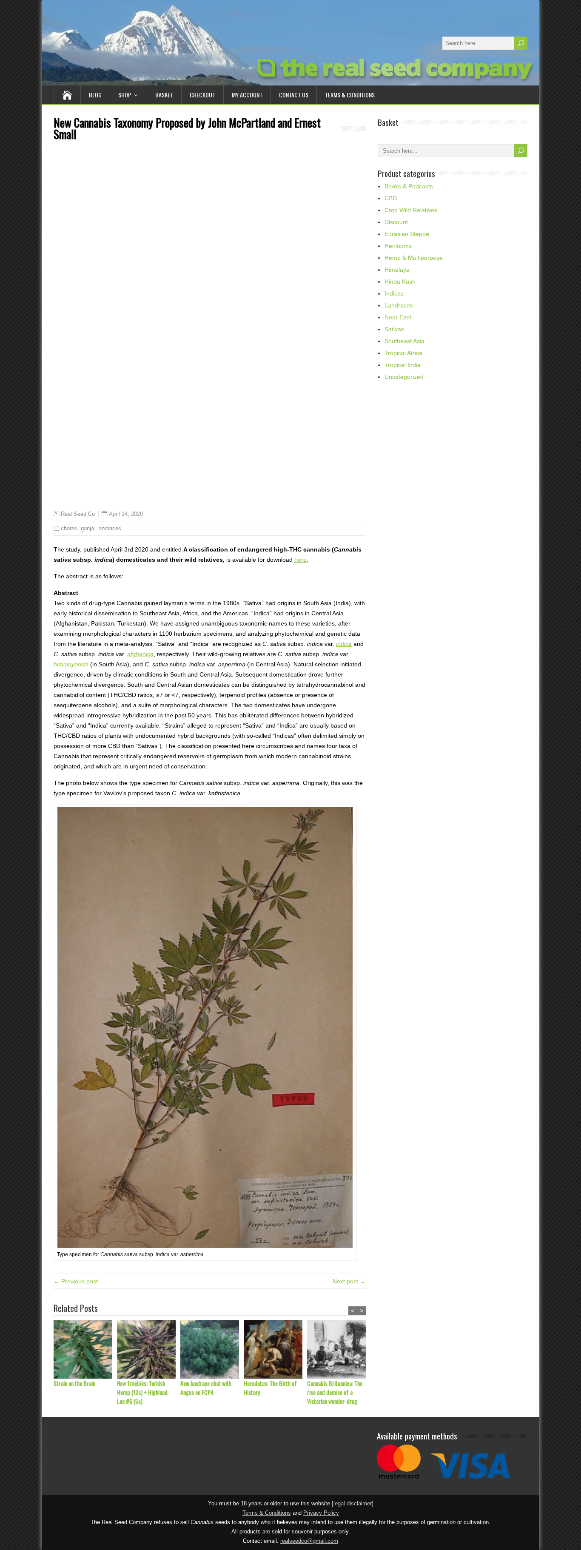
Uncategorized (404, 376)
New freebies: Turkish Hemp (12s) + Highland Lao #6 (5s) (142, 1392)
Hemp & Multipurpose (413, 257)
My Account (247, 94)
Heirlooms (398, 245)
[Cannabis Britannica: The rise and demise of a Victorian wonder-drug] (338, 1349)
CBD (390, 198)
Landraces (398, 305)
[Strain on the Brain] (85, 1349)
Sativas (394, 329)
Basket (164, 94)
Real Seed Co (78, 514)
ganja (87, 528)
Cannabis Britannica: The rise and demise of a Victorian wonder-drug (334, 1392)
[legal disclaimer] (352, 1504)
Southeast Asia (404, 341)
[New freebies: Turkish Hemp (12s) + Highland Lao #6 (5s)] (148, 1349)
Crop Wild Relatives (410, 210)
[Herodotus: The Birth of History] (275, 1349)
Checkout (202, 94)
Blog (95, 94)
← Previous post (76, 1281)
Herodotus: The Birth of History (270, 1387)
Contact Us (293, 94)
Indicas (394, 293)
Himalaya (397, 269)
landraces (109, 528)
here (300, 559)
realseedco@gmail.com (309, 1541)
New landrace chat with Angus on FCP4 (205, 1387)
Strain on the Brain (74, 1383)
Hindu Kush (400, 281)
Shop (124, 94)
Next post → (349, 1281)
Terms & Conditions (350, 94)
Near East (397, 317)
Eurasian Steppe (406, 233)
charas (69, 528)
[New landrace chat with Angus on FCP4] (212, 1349)
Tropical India (402, 364)
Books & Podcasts (408, 186)
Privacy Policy (321, 1513)
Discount (396, 222)
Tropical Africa (403, 353)
